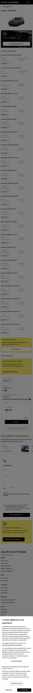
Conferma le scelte (16, 683)
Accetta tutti (24, 690)
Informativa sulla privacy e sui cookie (12, 645)
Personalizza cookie (16, 661)
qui (7, 679)
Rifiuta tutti (9, 690)
